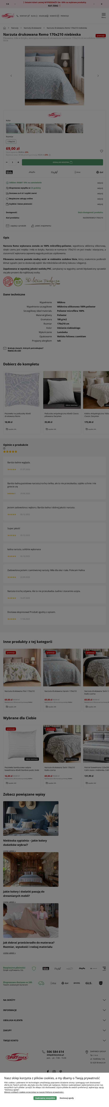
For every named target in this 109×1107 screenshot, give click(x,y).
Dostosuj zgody (67, 1098)
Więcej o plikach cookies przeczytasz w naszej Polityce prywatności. (34, 1092)
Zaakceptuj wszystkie (45, 1098)
